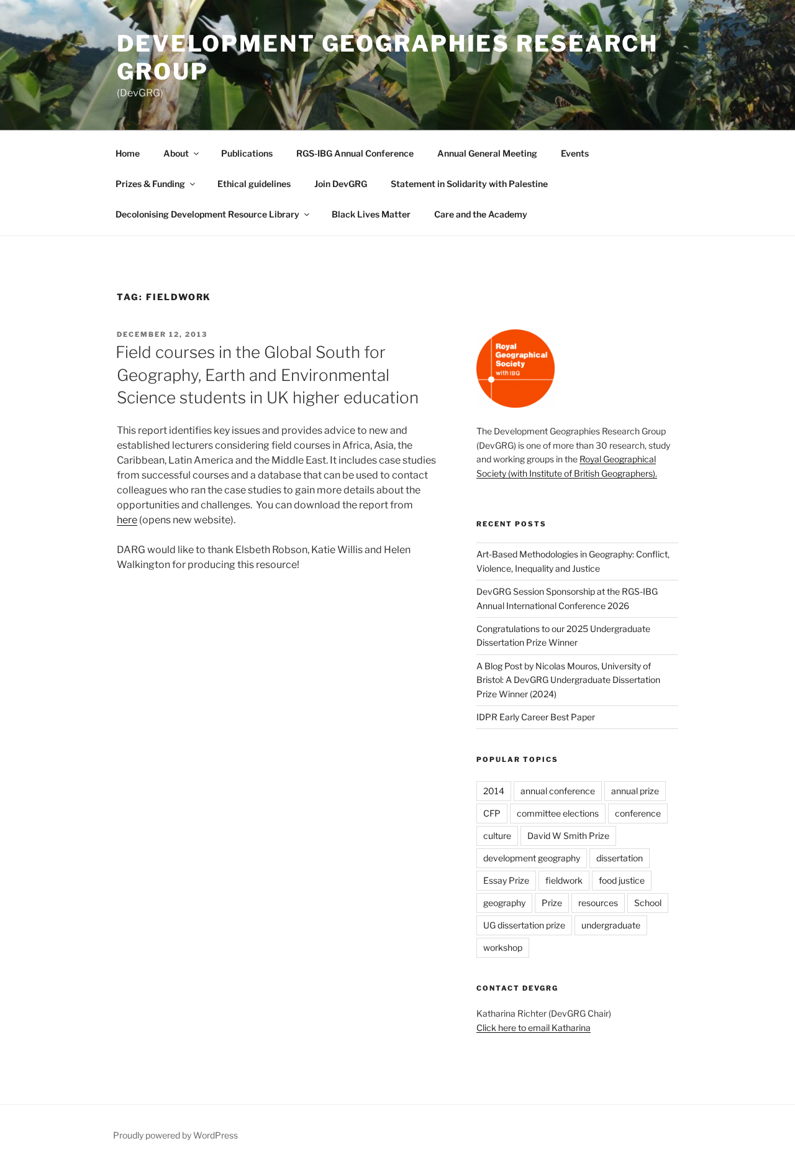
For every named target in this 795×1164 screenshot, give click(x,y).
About (176, 153)
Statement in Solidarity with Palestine (469, 183)
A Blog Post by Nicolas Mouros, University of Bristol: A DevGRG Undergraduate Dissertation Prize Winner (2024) (568, 680)
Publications (247, 153)
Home (128, 153)
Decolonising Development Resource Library (207, 214)
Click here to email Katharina (533, 1027)
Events (575, 153)
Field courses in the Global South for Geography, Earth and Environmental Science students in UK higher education (267, 374)
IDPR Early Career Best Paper (535, 717)
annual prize (635, 791)
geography (504, 902)
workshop (502, 947)
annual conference (557, 791)
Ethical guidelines (254, 183)
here (127, 520)
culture (497, 835)
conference (638, 813)
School (647, 902)
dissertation (619, 858)
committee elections (558, 813)
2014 (493, 791)
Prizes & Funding (150, 183)
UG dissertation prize (524, 925)
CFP (492, 813)
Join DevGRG (340, 183)
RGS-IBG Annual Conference (355, 153)
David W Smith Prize (568, 835)
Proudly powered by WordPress (175, 1135)
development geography (531, 858)
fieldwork (564, 880)
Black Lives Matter (371, 214)
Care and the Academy (480, 214)
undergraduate (610, 925)
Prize (552, 902)
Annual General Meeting (487, 153)
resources (598, 902)
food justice (622, 880)
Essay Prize (506, 880)
